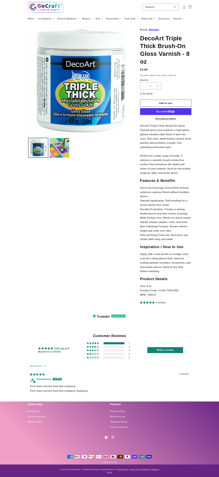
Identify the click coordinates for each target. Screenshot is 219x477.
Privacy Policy (118, 411)
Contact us (34, 411)
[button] (46, 18)
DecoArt (154, 29)
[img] (37, 374)
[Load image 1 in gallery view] (38, 148)
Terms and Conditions (140, 469)
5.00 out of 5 (61, 348)
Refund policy (35, 422)
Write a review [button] (165, 350)
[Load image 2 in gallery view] (59, 148)
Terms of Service (37, 416)
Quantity (144, 80)
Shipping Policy (119, 422)
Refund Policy (118, 416)
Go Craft (113, 462)
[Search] (175, 7)
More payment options (166, 119)
